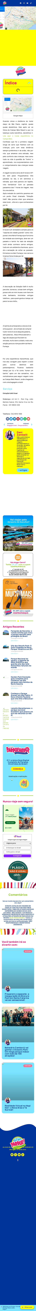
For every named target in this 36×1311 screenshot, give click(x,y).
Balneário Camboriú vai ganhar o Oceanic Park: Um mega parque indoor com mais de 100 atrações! (17, 1051)
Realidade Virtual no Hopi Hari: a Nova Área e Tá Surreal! (18, 1107)
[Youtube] (27, 3)
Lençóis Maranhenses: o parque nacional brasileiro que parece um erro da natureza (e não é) (22, 711)
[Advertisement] (18, 494)
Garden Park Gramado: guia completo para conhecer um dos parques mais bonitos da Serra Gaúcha (22, 680)
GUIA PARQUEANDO (17, 918)
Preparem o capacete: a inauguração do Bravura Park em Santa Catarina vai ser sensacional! (17, 997)
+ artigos (23, 470)
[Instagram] (24, 3)
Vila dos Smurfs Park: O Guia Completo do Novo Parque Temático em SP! (22, 647)
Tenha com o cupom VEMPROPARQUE (18, 564)
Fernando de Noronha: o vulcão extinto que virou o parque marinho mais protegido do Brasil (21, 633)
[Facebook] (20, 3)
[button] (29, 83)
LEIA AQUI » (14, 640)
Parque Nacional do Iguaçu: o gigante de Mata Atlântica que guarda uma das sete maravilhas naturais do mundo (21, 663)
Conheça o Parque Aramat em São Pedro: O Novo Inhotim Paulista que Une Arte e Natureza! (22, 696)
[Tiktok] (30, 3)
